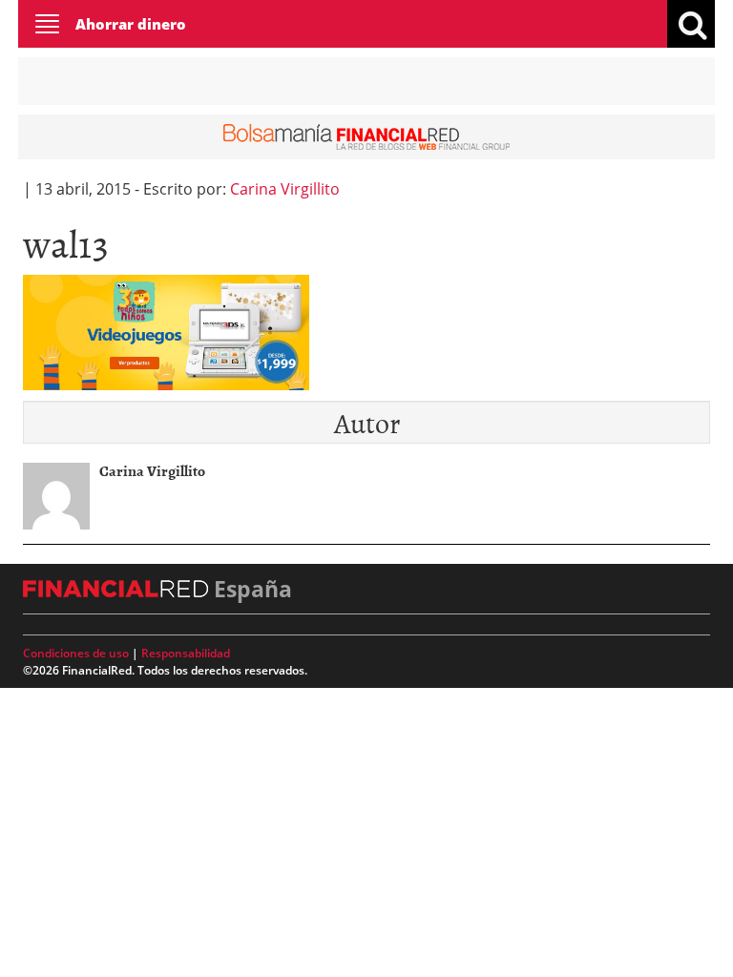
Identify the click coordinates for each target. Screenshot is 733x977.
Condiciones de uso (76, 653)
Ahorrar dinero (130, 23)
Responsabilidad (185, 653)
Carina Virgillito (285, 188)
